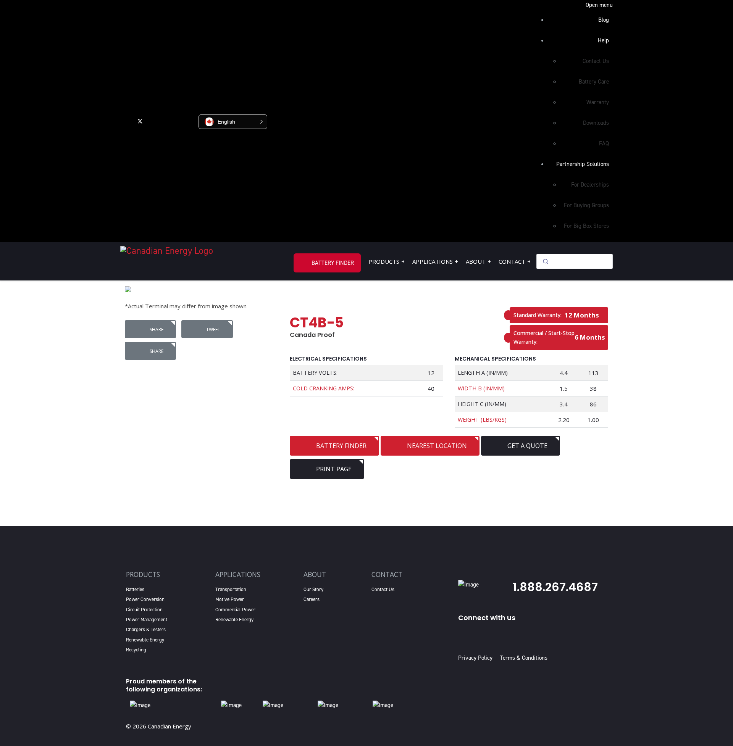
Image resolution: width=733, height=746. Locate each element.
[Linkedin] (172, 121)
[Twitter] (140, 121)
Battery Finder (333, 263)
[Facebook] (124, 121)
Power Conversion (145, 599)
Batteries (135, 589)
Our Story (313, 589)
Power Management (146, 619)
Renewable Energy (145, 639)
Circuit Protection (144, 609)
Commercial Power (235, 609)
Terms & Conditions (523, 658)
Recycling (136, 649)
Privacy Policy (477, 658)
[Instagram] (188, 121)
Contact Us (382, 589)
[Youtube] (155, 121)
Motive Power (229, 599)
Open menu (599, 5)
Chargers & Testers (146, 629)
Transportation (230, 589)
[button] (233, 122)
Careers (312, 599)
